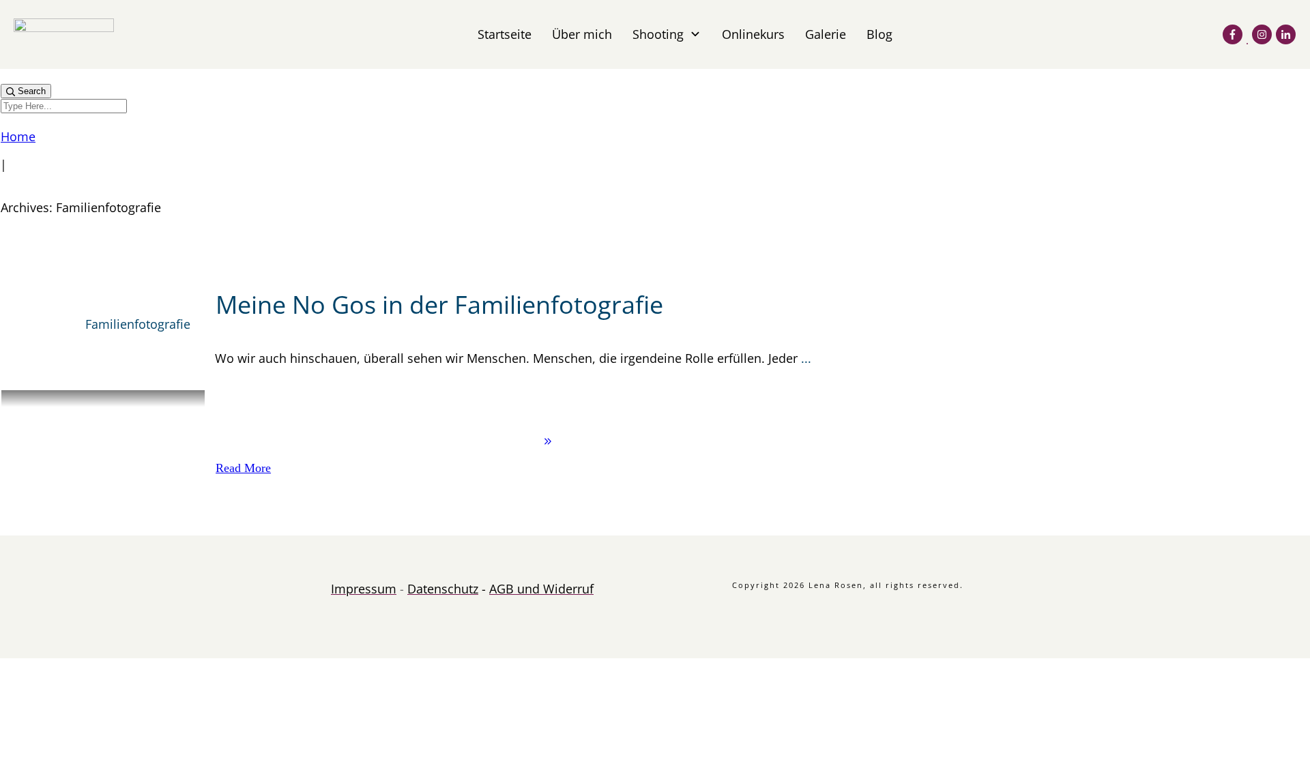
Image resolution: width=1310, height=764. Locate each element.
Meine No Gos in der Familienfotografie (439, 304)
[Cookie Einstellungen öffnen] (102, 756)
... (806, 358)
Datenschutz (442, 589)
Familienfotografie (137, 324)
